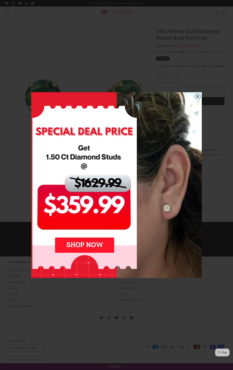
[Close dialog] (197, 96)
